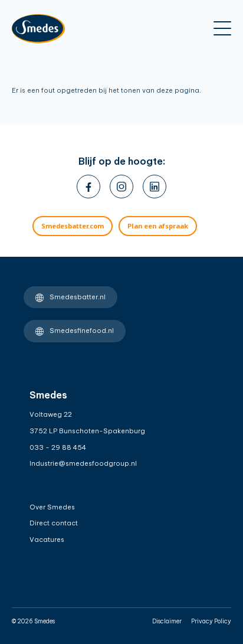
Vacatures (46, 539)
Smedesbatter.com (72, 225)
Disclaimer (167, 621)
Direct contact (53, 523)
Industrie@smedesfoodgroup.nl (83, 463)
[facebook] (88, 186)
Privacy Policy (211, 621)
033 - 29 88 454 (57, 447)
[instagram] (121, 186)
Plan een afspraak (157, 225)
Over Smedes (52, 507)
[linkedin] (154, 186)
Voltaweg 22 (50, 414)
